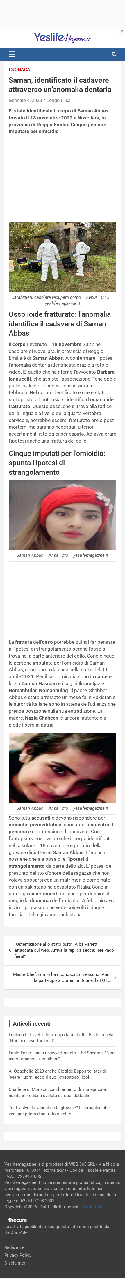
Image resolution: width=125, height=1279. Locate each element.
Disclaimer (14, 1263)
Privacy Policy (17, 1255)
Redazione (14, 1247)
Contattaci (93, 1206)
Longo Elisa (59, 100)
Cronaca (19, 69)
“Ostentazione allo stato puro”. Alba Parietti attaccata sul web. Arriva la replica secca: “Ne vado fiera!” (64, 950)
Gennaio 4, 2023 (25, 100)
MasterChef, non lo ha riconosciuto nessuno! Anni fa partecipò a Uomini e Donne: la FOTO (61, 977)
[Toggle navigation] (11, 54)
